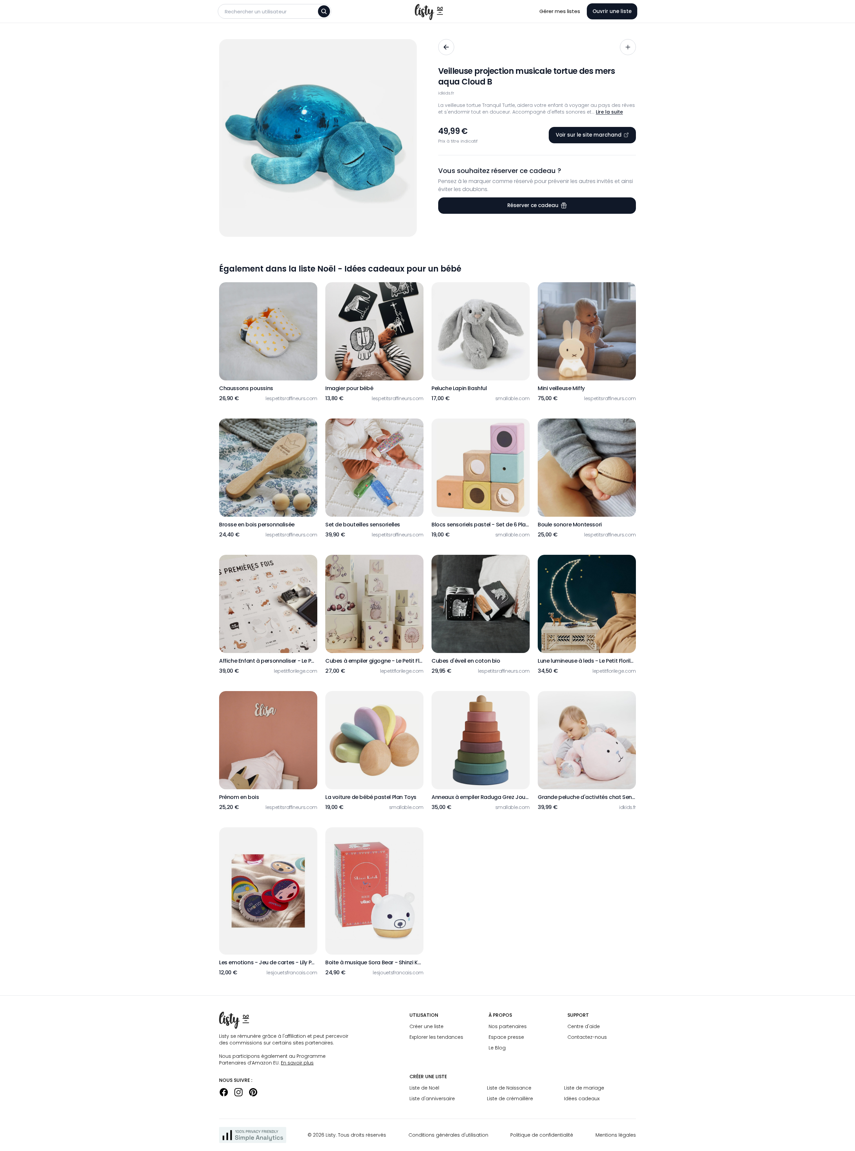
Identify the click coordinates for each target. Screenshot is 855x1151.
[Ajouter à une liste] (628, 47)
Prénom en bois (239, 797)
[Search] (324, 11)
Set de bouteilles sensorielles (362, 524)
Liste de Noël (424, 1088)
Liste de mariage (584, 1088)
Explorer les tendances (436, 1037)
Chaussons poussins (246, 388)
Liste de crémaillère (510, 1098)
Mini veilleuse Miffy (561, 388)
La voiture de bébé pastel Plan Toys (370, 797)
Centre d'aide (583, 1026)
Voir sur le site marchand (589, 134)
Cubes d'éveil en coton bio (466, 661)
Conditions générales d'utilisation (448, 1135)
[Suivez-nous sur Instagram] (238, 1092)
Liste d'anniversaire (432, 1098)
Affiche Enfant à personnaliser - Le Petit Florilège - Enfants (268, 661)
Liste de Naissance (509, 1088)
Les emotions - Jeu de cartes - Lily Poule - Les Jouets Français (268, 962)
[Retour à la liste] (446, 47)
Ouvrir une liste (612, 11)
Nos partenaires (508, 1026)
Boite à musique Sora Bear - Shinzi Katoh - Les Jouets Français (374, 962)
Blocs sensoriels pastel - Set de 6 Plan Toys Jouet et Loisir (481, 524)
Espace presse (506, 1037)
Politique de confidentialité (541, 1135)
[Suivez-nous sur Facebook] (223, 1092)
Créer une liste (426, 1026)
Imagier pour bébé (349, 388)
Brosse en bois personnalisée (257, 524)
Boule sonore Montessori (570, 524)
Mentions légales (615, 1135)
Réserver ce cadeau (532, 205)
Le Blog (497, 1047)
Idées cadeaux (582, 1098)
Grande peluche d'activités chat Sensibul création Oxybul (587, 797)
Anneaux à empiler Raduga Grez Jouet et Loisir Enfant (481, 797)
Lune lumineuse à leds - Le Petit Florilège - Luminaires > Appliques (587, 661)
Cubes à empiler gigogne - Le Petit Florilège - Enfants (374, 661)
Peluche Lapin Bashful (459, 388)
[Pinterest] (253, 1092)
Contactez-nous (587, 1037)
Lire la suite (609, 112)
